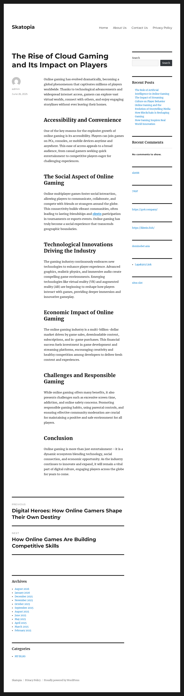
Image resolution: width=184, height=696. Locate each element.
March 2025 (22, 626)
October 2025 (22, 604)
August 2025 (22, 611)
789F (135, 191)
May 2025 (20, 619)
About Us (119, 27)
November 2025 (24, 600)
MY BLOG (20, 656)
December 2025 (24, 596)
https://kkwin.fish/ (143, 227)
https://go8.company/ (145, 209)
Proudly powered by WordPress (61, 680)
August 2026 (22, 589)
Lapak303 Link (143, 264)
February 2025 (23, 630)
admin (16, 88)
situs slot (137, 282)
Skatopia (23, 27)
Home (103, 27)
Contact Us (140, 27)
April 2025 (21, 622)
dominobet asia (141, 246)
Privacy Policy (162, 27)
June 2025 (20, 615)
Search (136, 57)
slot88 (135, 172)
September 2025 (24, 607)
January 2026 (22, 592)
